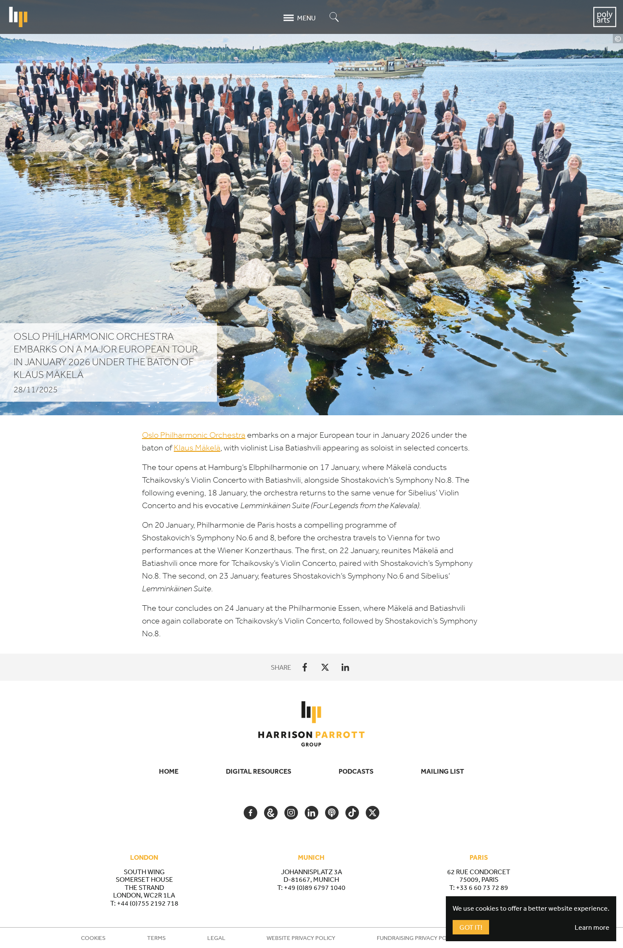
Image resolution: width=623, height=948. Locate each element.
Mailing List (442, 771)
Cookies (93, 938)
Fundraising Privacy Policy (418, 938)
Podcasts (356, 771)
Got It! (470, 927)
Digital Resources (258, 771)
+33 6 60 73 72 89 (482, 887)
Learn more (592, 927)
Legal (216, 938)
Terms (156, 938)
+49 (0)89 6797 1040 (314, 887)
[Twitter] (325, 667)
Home (168, 771)
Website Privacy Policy (301, 938)
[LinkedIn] (345, 667)
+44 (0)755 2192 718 (147, 903)
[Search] (334, 17)
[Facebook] (305, 667)
